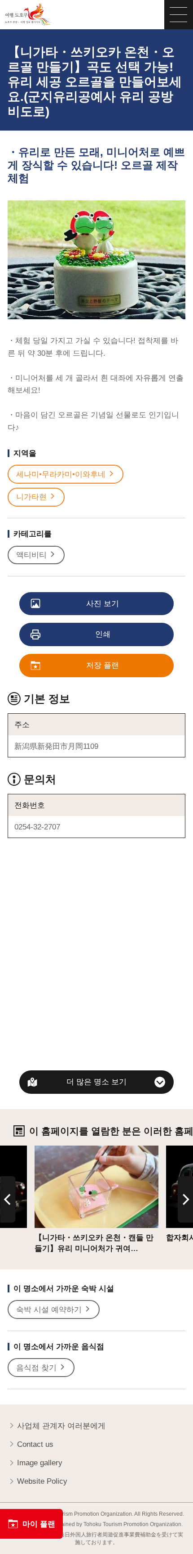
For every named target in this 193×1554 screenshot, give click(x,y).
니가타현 (31, 496)
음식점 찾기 (36, 1367)
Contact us (35, 1444)
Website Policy (42, 1481)
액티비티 (31, 554)
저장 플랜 (102, 665)
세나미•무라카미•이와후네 (60, 474)
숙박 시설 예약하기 (49, 1309)
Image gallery (39, 1462)
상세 (42, 1150)
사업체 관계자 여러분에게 (61, 1425)
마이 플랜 (38, 1523)
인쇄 (102, 634)
